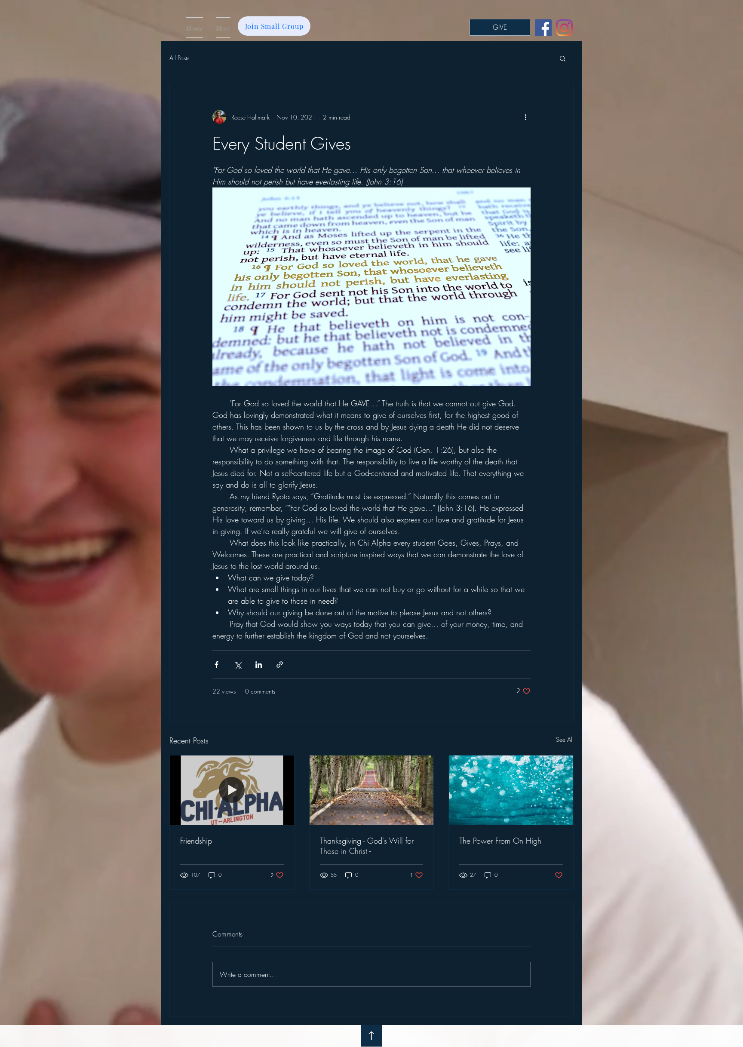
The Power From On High (500, 840)
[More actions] (525, 117)
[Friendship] (232, 790)
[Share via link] (280, 664)
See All (565, 739)
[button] (563, 58)
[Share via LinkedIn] (259, 664)
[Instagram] (564, 27)
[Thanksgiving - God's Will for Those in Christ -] (372, 790)
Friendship (196, 840)
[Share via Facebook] (216, 664)
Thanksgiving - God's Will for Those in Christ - (367, 845)
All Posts (179, 58)
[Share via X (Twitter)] (237, 664)
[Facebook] (543, 27)
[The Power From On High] (511, 790)
